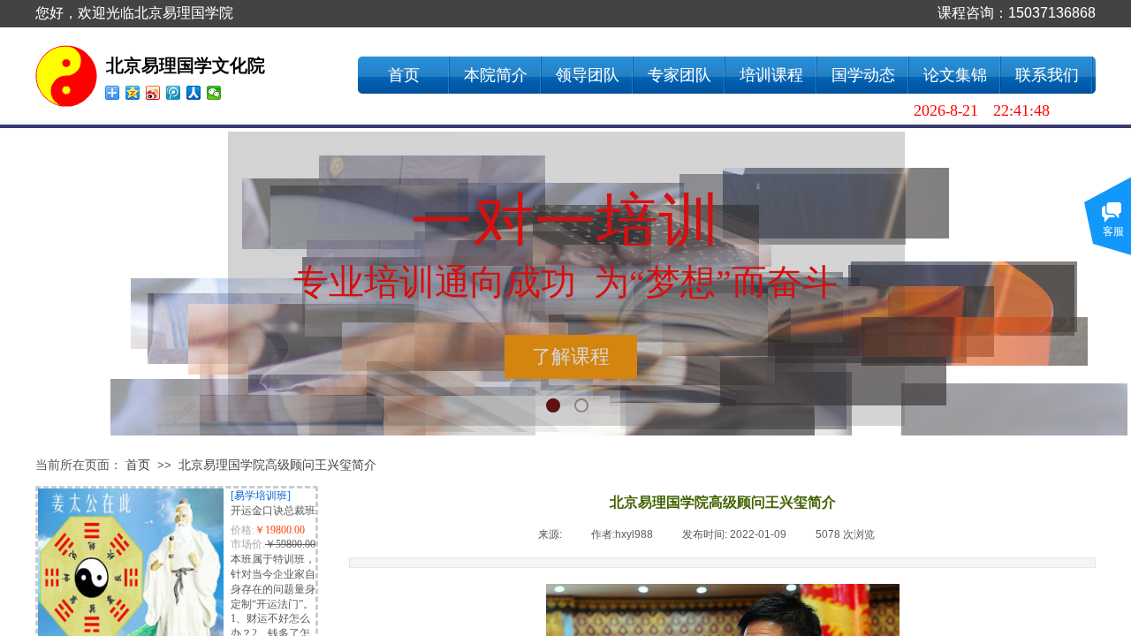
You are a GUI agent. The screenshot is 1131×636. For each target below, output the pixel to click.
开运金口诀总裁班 (273, 510)
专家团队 (679, 75)
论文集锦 (955, 75)
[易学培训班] (261, 495)
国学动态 (863, 75)
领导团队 (587, 75)
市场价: (248, 544)
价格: (242, 530)
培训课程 (771, 75)
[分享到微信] (214, 93)
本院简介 (496, 75)
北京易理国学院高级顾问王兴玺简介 (277, 465)
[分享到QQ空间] (132, 93)
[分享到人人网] (193, 93)
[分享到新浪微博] (153, 93)
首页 (404, 75)
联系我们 (1047, 75)
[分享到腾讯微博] (173, 93)
